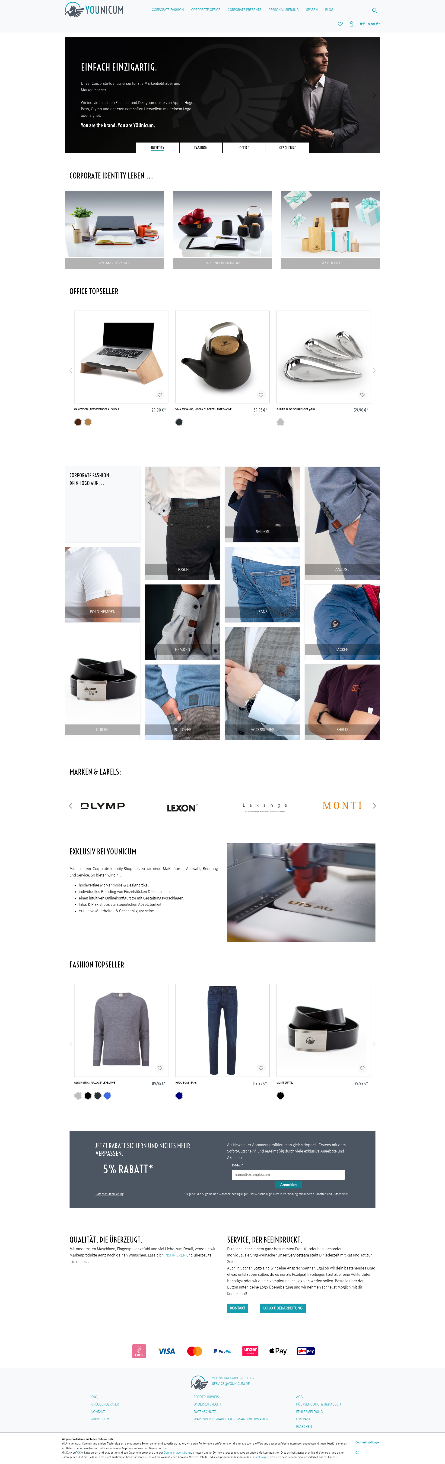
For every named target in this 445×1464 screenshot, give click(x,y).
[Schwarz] (88, 1096)
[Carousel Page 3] (244, 148)
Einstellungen (260, 1457)
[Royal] (107, 1096)
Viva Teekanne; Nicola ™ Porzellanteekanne (203, 409)
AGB (299, 1397)
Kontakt (237, 1308)
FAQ (94, 1397)
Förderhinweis (206, 1397)
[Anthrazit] (179, 422)
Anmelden (288, 1185)
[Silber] (280, 422)
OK (79, 1452)
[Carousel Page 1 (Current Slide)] (157, 148)
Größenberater (105, 1404)
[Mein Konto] (351, 24)
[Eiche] (88, 422)
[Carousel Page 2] (201, 148)
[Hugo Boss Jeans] (223, 1030)
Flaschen (304, 1427)
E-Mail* (237, 1165)
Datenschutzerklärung (109, 1194)
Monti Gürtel (285, 1082)
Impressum (100, 1419)
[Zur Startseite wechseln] (94, 9)
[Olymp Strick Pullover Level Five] (121, 1030)
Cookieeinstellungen (368, 1442)
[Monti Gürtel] (324, 1030)
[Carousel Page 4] (287, 148)
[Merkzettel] (340, 24)
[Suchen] (374, 10)
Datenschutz (205, 1412)
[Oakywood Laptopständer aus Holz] (121, 357)
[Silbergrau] (78, 1096)
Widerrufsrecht (207, 1404)
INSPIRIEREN (175, 1255)
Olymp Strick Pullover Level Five (94, 1082)
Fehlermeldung (309, 1412)
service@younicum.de (231, 1384)
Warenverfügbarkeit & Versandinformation (231, 1419)
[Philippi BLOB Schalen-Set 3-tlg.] (324, 357)
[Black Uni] (280, 1096)
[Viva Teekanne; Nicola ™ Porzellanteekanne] (223, 357)
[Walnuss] (78, 422)
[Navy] (179, 1096)
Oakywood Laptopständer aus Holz (96, 409)
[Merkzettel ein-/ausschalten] (160, 394)
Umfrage (303, 1419)
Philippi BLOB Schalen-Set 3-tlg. (296, 409)
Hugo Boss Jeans (186, 1082)
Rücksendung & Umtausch (318, 1404)
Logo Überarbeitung (283, 1308)
